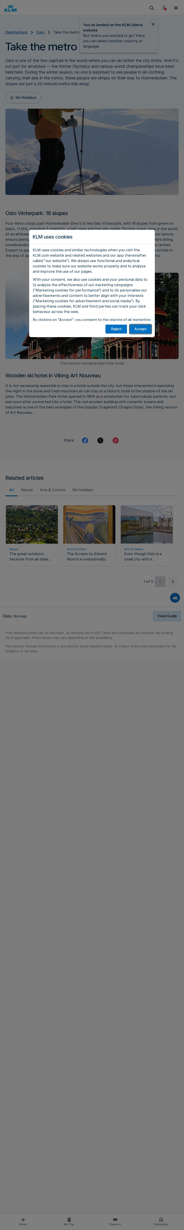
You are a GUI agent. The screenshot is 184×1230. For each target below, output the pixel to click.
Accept (140, 329)
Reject (116, 329)
